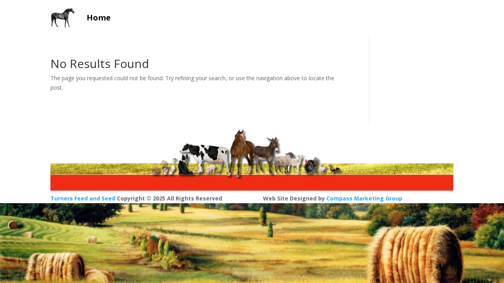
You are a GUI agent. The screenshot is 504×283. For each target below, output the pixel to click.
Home (99, 17)
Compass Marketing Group (364, 198)
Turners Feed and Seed (82, 198)
